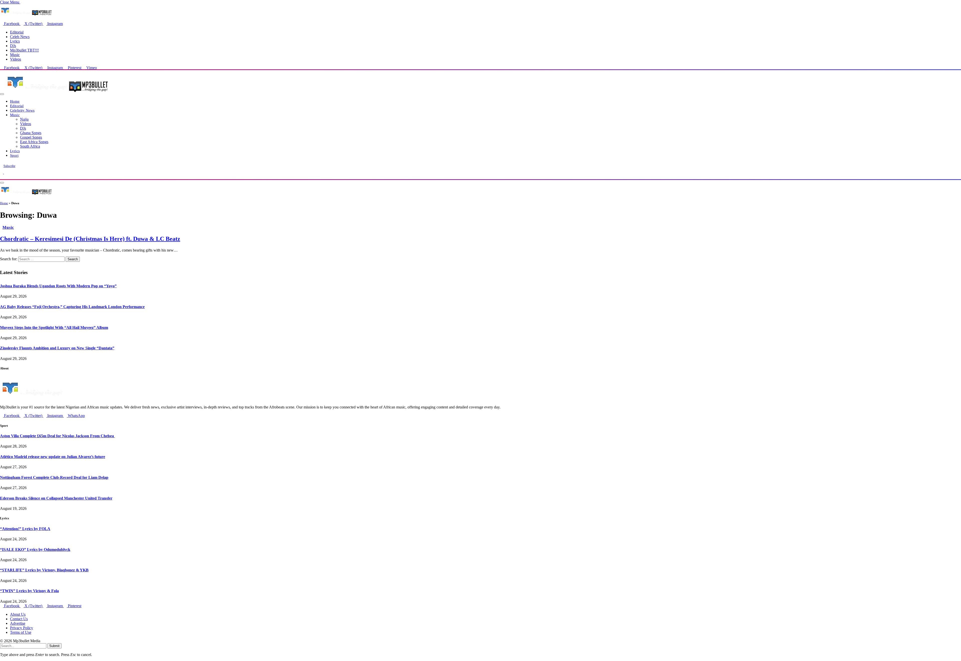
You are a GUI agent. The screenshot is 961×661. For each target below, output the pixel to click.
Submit (54, 646)
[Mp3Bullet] (56, 93)
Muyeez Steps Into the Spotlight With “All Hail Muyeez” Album (54, 327)
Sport (14, 155)
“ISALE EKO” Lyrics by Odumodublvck (35, 549)
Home (15, 101)
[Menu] (2, 94)
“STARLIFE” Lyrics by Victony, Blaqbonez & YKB (44, 570)
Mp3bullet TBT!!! (24, 50)
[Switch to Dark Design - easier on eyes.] (2, 172)
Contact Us (19, 619)
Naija (24, 119)
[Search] (1, 177)
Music (15, 55)
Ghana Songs (30, 133)
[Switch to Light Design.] (5, 172)
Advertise (17, 623)
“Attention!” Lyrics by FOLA (25, 529)
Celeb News (20, 37)
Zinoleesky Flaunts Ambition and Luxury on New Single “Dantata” (57, 348)
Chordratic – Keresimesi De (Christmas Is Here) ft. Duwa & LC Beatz (90, 239)
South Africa (30, 146)
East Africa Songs (34, 142)
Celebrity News (22, 110)
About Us (18, 614)
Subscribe (9, 166)
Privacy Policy (21, 628)
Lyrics (15, 41)
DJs (13, 46)
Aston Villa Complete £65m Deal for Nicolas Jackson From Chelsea (57, 436)
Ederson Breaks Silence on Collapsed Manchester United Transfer (56, 498)
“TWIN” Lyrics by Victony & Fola (29, 591)
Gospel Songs (31, 137)
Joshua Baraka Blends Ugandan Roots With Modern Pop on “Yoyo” (58, 286)
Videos (15, 59)
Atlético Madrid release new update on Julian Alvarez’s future (52, 457)
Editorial (17, 32)
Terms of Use (20, 632)
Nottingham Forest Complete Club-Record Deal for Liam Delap (54, 477)
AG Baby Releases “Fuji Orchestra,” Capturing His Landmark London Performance (72, 307)
